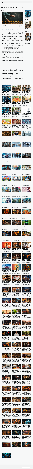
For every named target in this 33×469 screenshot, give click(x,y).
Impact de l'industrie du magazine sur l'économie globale (26, 305)
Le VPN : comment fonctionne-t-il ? (5, 459)
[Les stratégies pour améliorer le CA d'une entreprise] (6, 377)
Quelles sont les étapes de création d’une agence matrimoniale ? (6, 393)
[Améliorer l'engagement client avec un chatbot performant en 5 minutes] (26, 121)
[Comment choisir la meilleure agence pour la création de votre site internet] (26, 178)
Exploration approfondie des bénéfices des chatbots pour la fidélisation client (16, 194)
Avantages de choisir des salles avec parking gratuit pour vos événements (16, 127)
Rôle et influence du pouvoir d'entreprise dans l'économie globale (6, 349)
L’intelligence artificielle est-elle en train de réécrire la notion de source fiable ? (28, 19)
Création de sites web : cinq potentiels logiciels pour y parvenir (16, 226)
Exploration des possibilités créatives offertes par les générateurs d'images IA (16, 205)
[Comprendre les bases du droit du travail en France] (6, 355)
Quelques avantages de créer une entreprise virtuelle (26, 426)
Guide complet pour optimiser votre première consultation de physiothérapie (16, 115)
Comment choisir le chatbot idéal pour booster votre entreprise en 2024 (26, 205)
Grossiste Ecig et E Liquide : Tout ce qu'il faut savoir (16, 371)
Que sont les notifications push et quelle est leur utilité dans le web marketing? (6, 250)
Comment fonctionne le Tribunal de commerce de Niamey (6, 316)
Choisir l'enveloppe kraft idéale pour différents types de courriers (6, 138)
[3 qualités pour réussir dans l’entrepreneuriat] (6, 432)
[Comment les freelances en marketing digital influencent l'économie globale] (16, 289)
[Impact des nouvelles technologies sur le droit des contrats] (6, 144)
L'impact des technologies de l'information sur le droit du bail (26, 282)
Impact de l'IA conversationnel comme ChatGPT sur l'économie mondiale (6, 261)
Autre (4, 4)
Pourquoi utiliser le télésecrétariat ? (15, 448)
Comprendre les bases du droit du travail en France (6, 360)
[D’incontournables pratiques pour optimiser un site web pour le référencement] (26, 388)
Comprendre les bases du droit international (16, 349)
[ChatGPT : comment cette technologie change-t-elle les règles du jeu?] (26, 222)
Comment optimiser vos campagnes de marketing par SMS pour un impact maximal (6, 194)
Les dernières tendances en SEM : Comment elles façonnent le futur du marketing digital (6, 216)
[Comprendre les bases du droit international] (16, 344)
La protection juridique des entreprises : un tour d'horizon (26, 349)
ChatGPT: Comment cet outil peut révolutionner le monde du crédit (26, 260)
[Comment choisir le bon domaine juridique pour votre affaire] (16, 133)
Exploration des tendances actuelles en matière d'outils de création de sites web (26, 139)
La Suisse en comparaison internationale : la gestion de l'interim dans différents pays (26, 328)
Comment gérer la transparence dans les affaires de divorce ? (16, 404)
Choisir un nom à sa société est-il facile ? (5, 448)
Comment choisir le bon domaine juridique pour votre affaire (16, 138)
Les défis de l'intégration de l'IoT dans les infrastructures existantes (26, 295)
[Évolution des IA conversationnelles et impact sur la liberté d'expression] (6, 155)
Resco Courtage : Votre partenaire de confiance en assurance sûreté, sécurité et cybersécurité (16, 438)
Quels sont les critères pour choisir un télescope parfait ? (16, 382)
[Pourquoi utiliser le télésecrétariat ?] (16, 444)
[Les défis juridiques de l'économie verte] (26, 333)
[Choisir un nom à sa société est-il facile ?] (6, 444)
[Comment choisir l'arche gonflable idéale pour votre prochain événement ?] (6, 178)
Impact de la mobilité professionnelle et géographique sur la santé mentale (15, 272)
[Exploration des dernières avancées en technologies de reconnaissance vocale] (16, 155)
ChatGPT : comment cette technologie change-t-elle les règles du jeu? (26, 226)
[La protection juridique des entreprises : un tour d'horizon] (26, 344)
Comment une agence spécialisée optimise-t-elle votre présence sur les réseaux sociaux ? (16, 172)
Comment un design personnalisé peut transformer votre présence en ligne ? (25, 104)
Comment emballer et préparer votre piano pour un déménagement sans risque (6, 283)
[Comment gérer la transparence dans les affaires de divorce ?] (16, 399)
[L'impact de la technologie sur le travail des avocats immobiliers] (6, 233)
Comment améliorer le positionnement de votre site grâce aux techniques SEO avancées (26, 172)
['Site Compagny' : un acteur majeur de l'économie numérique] (6, 333)
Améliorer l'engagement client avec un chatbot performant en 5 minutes (26, 126)
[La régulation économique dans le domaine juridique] (16, 311)
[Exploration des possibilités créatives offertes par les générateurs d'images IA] (16, 200)
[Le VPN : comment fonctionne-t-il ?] (6, 455)
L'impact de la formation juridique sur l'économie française (26, 360)
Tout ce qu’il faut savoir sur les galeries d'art (26, 415)
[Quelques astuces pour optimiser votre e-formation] (6, 421)
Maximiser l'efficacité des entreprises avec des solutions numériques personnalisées (6, 104)
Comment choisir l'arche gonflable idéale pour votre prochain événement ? (6, 183)
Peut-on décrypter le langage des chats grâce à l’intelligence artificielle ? (27, 30)
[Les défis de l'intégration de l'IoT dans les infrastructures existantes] (26, 289)
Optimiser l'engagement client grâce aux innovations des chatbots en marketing (26, 115)
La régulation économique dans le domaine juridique (15, 316)
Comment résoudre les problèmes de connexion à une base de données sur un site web (26, 161)
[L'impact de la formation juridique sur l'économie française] (26, 355)
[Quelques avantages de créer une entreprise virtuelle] (26, 421)
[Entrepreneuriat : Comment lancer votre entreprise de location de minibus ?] (16, 410)
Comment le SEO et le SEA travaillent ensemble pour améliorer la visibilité (6, 171)
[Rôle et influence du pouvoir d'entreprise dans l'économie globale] (6, 344)
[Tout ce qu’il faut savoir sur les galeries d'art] (26, 410)
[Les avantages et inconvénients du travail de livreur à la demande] (26, 366)
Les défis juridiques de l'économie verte (26, 338)
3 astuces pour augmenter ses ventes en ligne (16, 426)
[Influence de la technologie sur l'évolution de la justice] (26, 311)
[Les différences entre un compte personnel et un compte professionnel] (16, 322)
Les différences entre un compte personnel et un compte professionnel (16, 327)
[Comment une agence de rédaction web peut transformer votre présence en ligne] (28, 36)
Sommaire (4, 25)
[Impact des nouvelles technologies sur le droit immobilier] (6, 289)
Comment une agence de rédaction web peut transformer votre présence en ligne (28, 42)
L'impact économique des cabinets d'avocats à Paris (6, 305)
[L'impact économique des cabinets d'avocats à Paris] (6, 300)
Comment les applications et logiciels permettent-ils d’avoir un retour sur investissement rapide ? (16, 238)
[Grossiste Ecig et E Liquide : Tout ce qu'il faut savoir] (16, 366)
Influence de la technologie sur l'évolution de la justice (26, 316)
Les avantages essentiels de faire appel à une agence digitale (26, 437)
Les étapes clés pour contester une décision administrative (6, 226)
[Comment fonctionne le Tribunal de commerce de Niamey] (6, 311)
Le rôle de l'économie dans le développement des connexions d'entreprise (6, 328)
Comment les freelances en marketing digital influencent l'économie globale (16, 295)
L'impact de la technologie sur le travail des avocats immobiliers (6, 237)
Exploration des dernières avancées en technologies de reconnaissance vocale (16, 160)
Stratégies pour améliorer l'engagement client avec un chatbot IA (6, 114)
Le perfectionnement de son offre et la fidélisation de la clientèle (10, 29)
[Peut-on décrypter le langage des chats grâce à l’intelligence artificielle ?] (28, 24)
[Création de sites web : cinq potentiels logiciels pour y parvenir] (16, 222)
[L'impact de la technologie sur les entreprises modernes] (16, 300)
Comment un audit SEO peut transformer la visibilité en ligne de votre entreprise (16, 183)
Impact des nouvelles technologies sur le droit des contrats (6, 149)
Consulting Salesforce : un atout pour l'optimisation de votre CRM (6, 205)
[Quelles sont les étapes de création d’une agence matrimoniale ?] (6, 388)
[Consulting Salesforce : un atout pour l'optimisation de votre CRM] (6, 200)
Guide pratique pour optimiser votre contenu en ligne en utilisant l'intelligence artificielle (6, 127)
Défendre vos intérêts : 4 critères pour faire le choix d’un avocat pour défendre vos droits (6, 405)
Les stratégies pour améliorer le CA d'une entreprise (5, 382)
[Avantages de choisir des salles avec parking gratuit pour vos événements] (16, 121)
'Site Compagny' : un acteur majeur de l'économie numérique (6, 338)
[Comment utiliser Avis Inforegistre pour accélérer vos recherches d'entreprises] (16, 333)
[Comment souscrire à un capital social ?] (26, 377)
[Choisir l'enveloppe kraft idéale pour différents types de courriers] (6, 133)
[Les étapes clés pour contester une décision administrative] (6, 222)
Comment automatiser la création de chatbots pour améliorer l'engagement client (26, 150)
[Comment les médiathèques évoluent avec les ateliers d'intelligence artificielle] (16, 144)
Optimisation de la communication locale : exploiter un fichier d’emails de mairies (16, 104)
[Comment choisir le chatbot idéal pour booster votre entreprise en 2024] (26, 200)
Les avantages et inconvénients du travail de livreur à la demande (26, 371)
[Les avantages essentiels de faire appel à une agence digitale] (26, 432)
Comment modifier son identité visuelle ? (26, 271)
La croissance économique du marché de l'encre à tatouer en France (16, 261)
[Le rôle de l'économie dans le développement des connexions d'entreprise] (6, 322)
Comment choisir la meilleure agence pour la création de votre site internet (26, 183)
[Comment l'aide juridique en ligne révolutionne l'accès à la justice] (16, 355)
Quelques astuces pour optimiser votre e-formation (6, 426)
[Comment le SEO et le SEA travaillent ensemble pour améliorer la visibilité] (6, 167)
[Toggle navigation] (2, 2)
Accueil (2, 4)
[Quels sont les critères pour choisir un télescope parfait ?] (16, 377)
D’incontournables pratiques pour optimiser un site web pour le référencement (26, 394)
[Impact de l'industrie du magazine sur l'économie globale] (26, 300)
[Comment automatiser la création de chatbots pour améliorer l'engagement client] (26, 144)
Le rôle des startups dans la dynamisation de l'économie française (6, 271)
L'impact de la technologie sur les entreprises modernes (16, 305)
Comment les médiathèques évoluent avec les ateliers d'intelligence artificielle (16, 150)
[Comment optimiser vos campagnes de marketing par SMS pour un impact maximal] (6, 189)
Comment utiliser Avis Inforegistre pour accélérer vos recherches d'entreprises (16, 339)
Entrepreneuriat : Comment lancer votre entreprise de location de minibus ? (16, 416)
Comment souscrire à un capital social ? (26, 382)
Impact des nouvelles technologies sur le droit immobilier (6, 294)
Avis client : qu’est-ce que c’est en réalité (7, 26)
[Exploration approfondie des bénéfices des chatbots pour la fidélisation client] (16, 189)
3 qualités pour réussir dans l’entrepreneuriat (6, 437)
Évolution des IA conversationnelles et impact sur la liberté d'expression (5, 161)
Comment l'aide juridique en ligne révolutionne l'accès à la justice (16, 360)
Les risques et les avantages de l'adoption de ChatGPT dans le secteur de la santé (26, 250)
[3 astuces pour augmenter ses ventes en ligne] (16, 421)
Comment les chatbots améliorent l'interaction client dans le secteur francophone (26, 194)
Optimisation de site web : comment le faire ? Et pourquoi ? (16, 249)
